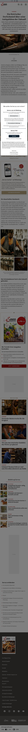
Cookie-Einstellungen (14, 154)
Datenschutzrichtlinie (14, 152)
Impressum (14, 150)
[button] (14, 136)
